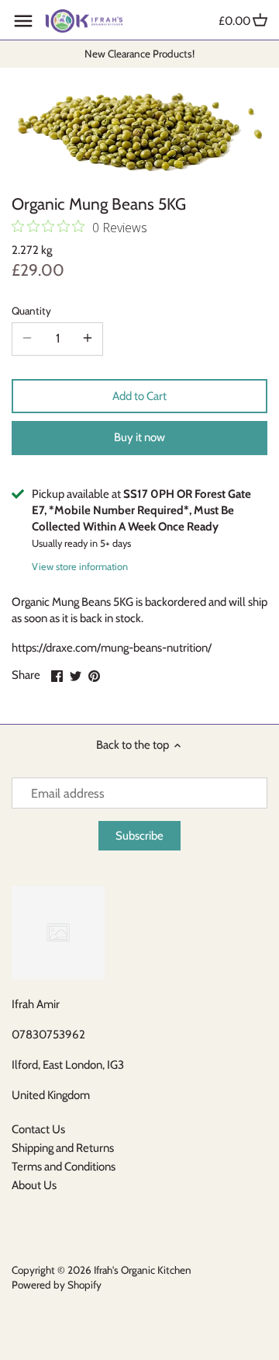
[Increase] (87, 338)
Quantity (31, 310)
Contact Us (38, 1129)
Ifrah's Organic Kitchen (142, 1270)
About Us (34, 1185)
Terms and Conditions (63, 1167)
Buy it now (139, 437)
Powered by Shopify (57, 1284)
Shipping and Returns (63, 1148)
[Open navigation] (23, 21)
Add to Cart (139, 396)
